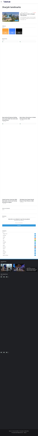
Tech (3, 240)
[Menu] (1, 2)
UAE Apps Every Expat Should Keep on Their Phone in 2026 (27, 200)
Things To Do (5, 233)
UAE (3, 238)
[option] (6, 268)
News (4, 245)
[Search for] (36, 2)
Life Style (4, 235)
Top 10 (4, 248)
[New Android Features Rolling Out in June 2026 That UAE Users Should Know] (10, 78)
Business (4, 246)
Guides (4, 237)
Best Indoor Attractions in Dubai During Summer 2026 (28, 118)
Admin (22, 12)
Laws (4, 250)
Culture (4, 253)
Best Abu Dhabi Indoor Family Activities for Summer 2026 (32, 269)
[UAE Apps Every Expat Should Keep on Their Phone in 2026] (28, 160)
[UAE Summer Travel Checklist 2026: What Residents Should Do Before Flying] (7, 389)
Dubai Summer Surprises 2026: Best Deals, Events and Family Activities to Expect (9, 201)
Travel (4, 243)
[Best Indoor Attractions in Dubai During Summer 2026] (28, 78)
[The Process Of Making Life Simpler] (7, 2)
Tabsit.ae (25, 432)
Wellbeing (4, 251)
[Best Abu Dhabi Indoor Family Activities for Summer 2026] (5, 389)
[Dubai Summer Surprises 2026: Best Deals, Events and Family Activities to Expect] (10, 160)
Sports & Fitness (5, 255)
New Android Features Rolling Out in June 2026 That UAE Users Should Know (10, 119)
